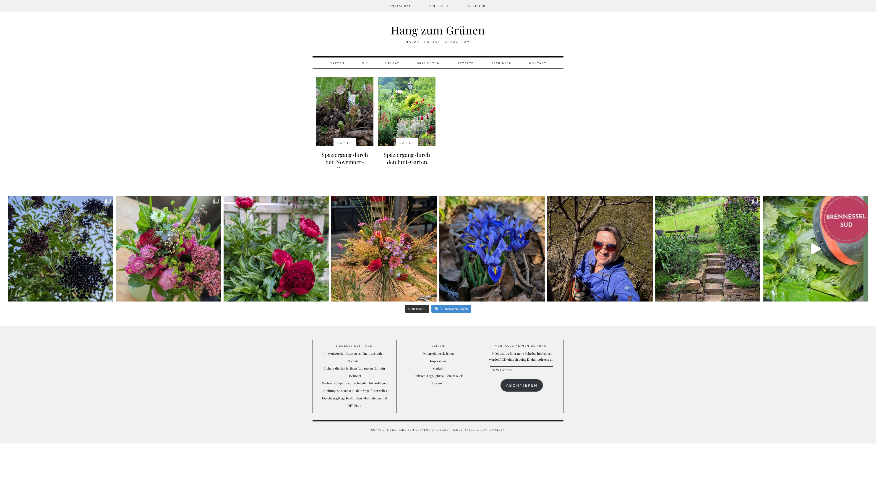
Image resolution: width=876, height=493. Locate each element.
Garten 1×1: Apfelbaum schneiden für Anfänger (354, 383)
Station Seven (493, 430)
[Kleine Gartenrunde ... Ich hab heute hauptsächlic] (708, 249)
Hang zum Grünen (438, 30)
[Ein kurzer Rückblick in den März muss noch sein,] (492, 249)
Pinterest (439, 6)
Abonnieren (521, 385)
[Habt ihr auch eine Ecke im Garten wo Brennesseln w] (815, 249)
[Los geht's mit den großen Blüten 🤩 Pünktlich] (276, 249)
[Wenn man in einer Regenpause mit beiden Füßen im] (384, 249)
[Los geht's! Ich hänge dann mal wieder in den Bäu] (600, 249)
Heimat (392, 63)
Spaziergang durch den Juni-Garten (407, 158)
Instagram (401, 6)
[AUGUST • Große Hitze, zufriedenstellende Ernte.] (60, 249)
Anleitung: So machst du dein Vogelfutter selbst (354, 390)
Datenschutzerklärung (438, 353)
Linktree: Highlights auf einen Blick (438, 376)
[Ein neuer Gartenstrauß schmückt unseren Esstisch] (168, 249)
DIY (365, 63)
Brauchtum (428, 63)
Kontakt (537, 63)
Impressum (438, 361)
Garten (337, 63)
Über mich (501, 63)
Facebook (476, 6)
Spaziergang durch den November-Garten (345, 161)
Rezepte (465, 63)
